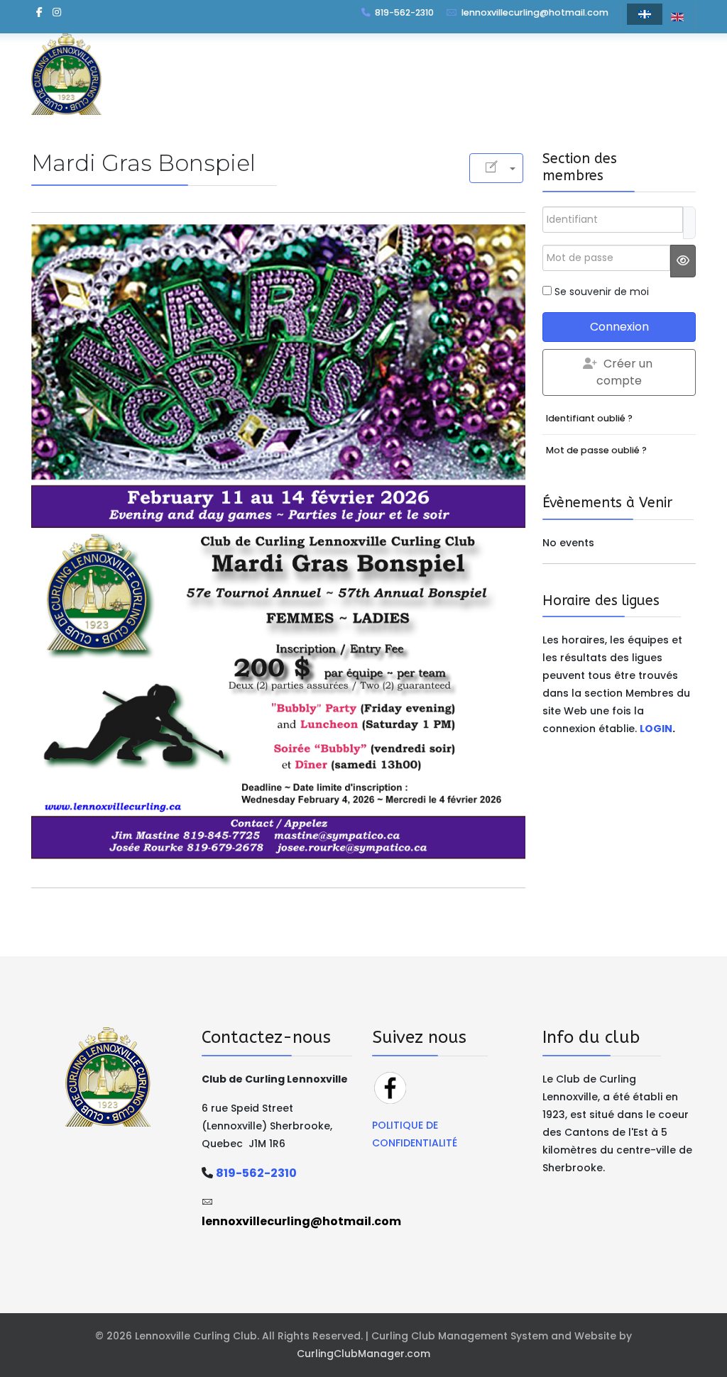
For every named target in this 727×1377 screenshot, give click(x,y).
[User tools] (496, 168)
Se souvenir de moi (601, 291)
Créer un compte (624, 372)
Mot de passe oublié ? (596, 450)
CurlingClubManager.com (363, 1353)
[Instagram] (57, 12)
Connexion (619, 327)
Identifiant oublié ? (589, 418)
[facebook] (39, 12)
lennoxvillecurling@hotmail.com (534, 12)
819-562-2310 (404, 12)
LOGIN (656, 728)
